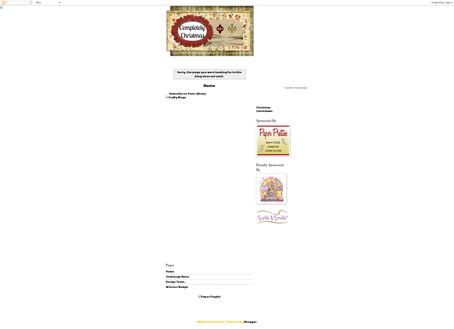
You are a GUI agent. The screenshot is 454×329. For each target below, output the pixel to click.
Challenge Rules (177, 276)
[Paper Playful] (209, 296)
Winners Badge (177, 287)
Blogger (250, 322)
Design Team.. (176, 281)
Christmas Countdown (264, 109)
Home (170, 271)
